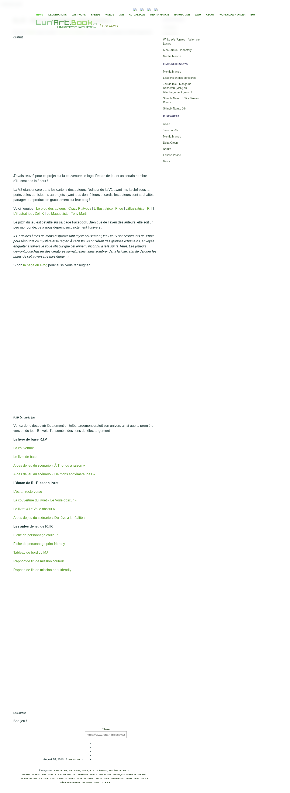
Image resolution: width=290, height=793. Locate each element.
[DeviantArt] (141, 9)
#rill (137, 779)
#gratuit (143, 774)
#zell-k (106, 783)
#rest (129, 779)
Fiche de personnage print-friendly (39, 544)
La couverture (23, 448)
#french (131, 774)
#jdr (46, 779)
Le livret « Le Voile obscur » (34, 509)
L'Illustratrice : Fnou (108, 208)
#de (60, 774)
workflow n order (232, 14)
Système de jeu (117, 770)
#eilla (93, 774)
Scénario (101, 770)
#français (119, 774)
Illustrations (57, 14)
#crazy (52, 774)
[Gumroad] (134, 9)
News (39, 14)
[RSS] (128, 9)
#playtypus (102, 779)
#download (69, 774)
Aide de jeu (60, 770)
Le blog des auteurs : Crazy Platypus (63, 208)
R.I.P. (92, 770)
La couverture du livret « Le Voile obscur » (44, 500)
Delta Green (170, 142)
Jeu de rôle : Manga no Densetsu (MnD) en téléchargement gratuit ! (177, 88)
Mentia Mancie (159, 14)
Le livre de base (25, 457)
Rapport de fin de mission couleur (38, 561)
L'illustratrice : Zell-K (28, 213)
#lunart (70, 779)
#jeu (52, 779)
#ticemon (87, 783)
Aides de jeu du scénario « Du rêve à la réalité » (49, 517)
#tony (97, 783)
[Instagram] (155, 9)
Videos (109, 14)
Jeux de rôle (170, 130)
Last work (79, 14)
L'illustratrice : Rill (139, 208)
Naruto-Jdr (182, 14)
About (210, 14)
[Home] (67, 26)
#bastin (26, 774)
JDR (121, 14)
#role (144, 779)
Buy (253, 14)
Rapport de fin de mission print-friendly (42, 570)
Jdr (71, 770)
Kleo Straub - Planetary (177, 50)
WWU (198, 14)
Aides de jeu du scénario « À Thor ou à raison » (49, 465)
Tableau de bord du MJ (30, 552)
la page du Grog (35, 265)
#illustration (29, 779)
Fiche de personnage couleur (35, 535)
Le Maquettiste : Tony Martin (67, 213)
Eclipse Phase (172, 155)
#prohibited (117, 779)
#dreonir (83, 774)
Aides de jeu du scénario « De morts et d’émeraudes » (54, 474)
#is (40, 779)
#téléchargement (70, 783)
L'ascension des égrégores (179, 77)
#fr (109, 774)
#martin (81, 779)
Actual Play (137, 14)
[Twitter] (170, 9)
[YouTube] (162, 9)
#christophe (39, 774)
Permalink (75, 760)
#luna (60, 779)
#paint (90, 779)
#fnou (102, 774)
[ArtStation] (148, 9)
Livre (77, 770)
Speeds (95, 14)
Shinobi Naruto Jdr (174, 108)
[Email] (123, 9)
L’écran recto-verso (27, 491)
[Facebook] (167, 9)
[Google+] (174, 9)
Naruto (167, 148)
